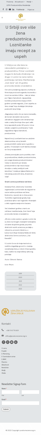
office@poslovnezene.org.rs (16, 336)
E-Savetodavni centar (8, 357)
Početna (10, 2)
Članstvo (4, 362)
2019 (20, 274)
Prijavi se (31, 9)
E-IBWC (4, 359)
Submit (6, 409)
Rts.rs (11, 265)
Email (4, 399)
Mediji (29, 2)
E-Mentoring (6, 354)
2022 (20, 285)
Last (23, 395)
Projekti (4, 351)
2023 (20, 289)
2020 (20, 277)
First (3, 395)
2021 (20, 281)
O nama (4, 348)
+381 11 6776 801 (12, 330)
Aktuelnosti (19, 2)
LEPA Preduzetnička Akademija (18, 5)
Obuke (4, 373)
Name (4, 389)
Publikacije (20, 9)
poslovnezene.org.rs (27, 430)
